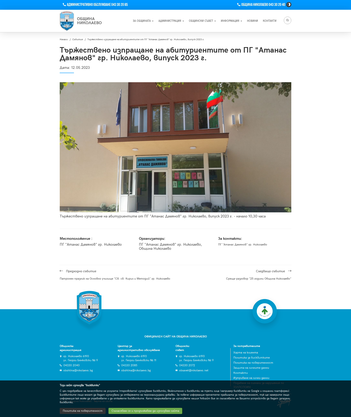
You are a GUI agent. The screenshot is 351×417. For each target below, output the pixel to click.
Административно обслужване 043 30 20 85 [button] (97, 5)
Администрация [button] (170, 21)
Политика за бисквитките (251, 357)
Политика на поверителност (253, 362)
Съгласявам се (145, 411)
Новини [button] (252, 21)
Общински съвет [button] (201, 21)
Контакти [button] (269, 21)
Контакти (240, 373)
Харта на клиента (245, 352)
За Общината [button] (142, 21)
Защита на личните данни (251, 367)
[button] (288, 4)
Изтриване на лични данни (251, 378)
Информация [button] (230, 21)
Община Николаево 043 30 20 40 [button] (263, 5)
